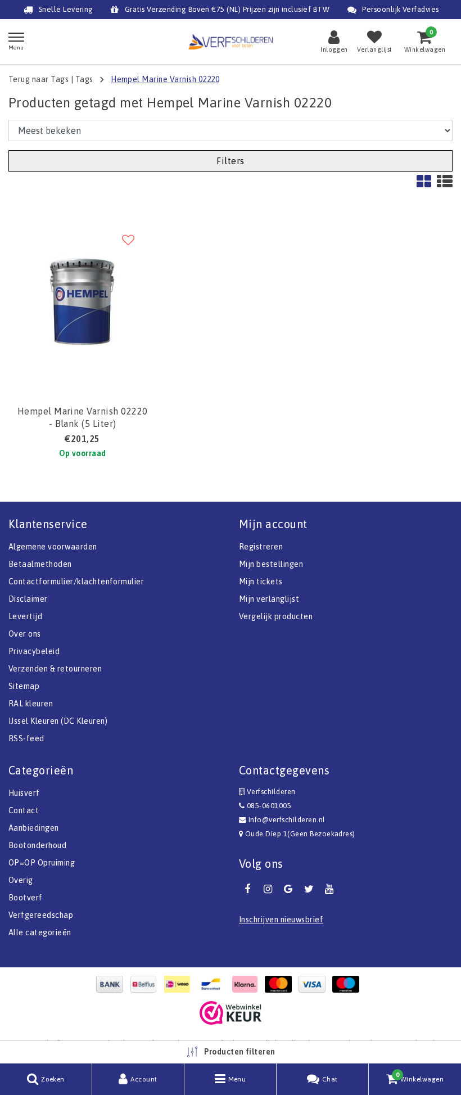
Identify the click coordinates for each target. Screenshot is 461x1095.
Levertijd (25, 616)
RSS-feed (26, 738)
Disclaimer (28, 598)
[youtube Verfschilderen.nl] (329, 889)
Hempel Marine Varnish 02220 (165, 79)
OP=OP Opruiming (41, 862)
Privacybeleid (34, 651)
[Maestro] (348, 984)
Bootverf (25, 897)
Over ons (24, 633)
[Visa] (315, 984)
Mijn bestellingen (271, 564)
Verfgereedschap (40, 915)
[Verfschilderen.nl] (230, 41)
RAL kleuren (30, 703)
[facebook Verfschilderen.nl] (247, 889)
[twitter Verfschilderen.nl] (308, 889)
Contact (23, 810)
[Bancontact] (214, 984)
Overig (20, 880)
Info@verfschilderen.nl (287, 819)
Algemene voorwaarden (52, 546)
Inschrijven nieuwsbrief (281, 919)
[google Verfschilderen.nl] (288, 889)
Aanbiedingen (33, 827)
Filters (230, 161)
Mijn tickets (261, 581)
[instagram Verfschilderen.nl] (267, 889)
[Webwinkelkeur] (230, 1013)
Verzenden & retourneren (55, 668)
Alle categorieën (39, 932)
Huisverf (24, 792)
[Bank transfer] (112, 984)
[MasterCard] (281, 984)
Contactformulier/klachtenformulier (76, 581)
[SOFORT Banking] (247, 984)
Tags (84, 79)
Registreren (261, 546)
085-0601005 (268, 805)
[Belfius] (146, 984)
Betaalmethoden (40, 564)
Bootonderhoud (37, 845)
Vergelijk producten (276, 616)
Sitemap (23, 686)
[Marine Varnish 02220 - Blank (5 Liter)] (82, 299)
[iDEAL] (180, 984)
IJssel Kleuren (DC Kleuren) (58, 721)
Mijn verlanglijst (269, 598)
